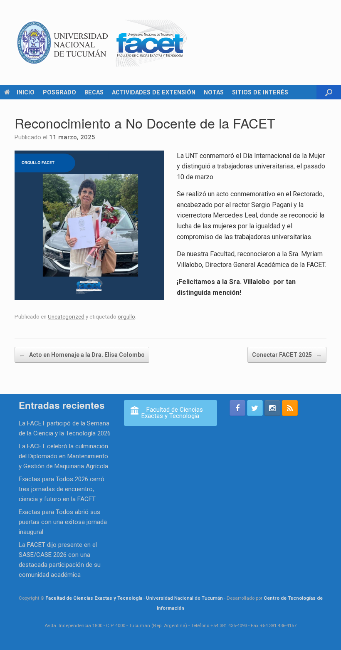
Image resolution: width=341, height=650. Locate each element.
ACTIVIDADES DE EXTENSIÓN (153, 92)
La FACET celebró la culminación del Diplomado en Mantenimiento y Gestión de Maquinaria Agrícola (63, 456)
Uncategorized (66, 316)
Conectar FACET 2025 (287, 354)
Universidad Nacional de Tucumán (184, 598)
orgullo (126, 316)
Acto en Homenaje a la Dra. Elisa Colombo (82, 354)
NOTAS (214, 92)
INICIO (26, 92)
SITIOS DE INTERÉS (260, 92)
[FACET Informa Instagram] (272, 408)
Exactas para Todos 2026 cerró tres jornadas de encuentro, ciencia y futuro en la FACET (61, 489)
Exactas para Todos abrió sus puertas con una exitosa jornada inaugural (63, 522)
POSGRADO (59, 92)
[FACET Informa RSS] (290, 408)
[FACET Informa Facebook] (237, 408)
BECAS (94, 92)
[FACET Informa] (102, 43)
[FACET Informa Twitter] (255, 408)
